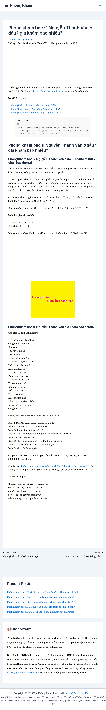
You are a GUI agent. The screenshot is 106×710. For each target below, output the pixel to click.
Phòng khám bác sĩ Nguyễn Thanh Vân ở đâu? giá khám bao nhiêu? (49, 127)
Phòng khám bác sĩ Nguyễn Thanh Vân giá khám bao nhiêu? (47, 134)
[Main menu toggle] (100, 5)
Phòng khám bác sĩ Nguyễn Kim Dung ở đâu (33, 105)
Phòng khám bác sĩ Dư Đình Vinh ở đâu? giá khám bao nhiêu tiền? (41, 606)
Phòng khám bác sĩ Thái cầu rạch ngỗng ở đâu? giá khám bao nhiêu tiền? (44, 592)
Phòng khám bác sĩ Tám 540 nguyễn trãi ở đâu (35, 108)
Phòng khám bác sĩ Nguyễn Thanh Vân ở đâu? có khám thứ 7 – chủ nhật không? (55, 131)
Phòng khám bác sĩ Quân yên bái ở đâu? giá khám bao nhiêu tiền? (41, 597)
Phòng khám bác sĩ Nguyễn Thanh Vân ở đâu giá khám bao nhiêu (54, 466)
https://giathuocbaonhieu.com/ (50, 91)
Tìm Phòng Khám (17, 5)
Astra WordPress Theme (79, 693)
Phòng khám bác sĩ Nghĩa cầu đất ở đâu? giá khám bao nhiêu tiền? (41, 611)
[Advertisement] (53, 66)
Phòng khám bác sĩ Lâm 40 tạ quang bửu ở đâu (35, 112)
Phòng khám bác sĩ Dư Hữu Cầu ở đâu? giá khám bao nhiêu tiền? (40, 601)
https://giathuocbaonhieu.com (23, 672)
